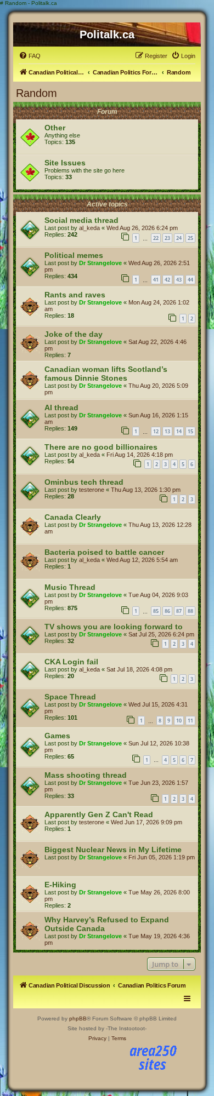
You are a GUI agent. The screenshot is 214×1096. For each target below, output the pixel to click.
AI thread (61, 407)
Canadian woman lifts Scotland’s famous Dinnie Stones (105, 373)
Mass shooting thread (85, 775)
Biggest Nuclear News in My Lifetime (113, 849)
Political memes (73, 255)
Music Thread (69, 587)
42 (167, 279)
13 (167, 431)
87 (179, 611)
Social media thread (81, 220)
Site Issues (65, 162)
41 (156, 279)
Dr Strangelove (100, 263)
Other (54, 127)
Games (57, 735)
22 (156, 238)
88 (190, 611)
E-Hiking (60, 884)
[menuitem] (30, 55)
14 (179, 431)
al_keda (89, 228)
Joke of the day (73, 334)
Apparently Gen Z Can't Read (98, 814)
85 (156, 611)
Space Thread (70, 696)
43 (179, 279)
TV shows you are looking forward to (113, 626)
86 (167, 611)
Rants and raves (74, 294)
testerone (91, 489)
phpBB (78, 1018)
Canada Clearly (72, 517)
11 (190, 720)
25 (190, 238)
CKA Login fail (71, 661)
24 (179, 238)
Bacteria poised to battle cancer (104, 552)
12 (156, 431)
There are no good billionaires (100, 447)
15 (190, 431)
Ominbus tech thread (83, 482)
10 (179, 720)
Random (36, 93)
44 (190, 279)
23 (167, 238)
